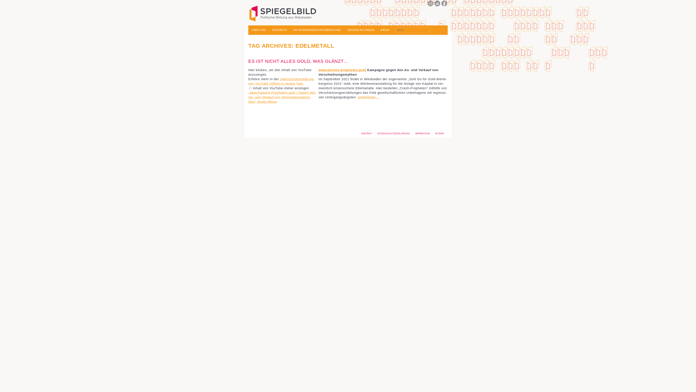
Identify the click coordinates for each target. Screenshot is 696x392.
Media (385, 29)
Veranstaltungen (360, 29)
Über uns (259, 29)
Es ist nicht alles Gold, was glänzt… (298, 61)
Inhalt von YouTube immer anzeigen (281, 88)
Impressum (422, 133)
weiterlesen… (368, 97)
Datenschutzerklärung (393, 133)
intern (439, 133)
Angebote (279, 29)
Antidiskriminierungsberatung (317, 29)
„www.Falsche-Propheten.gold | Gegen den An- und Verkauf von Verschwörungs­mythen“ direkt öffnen (282, 97)
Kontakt (366, 133)
